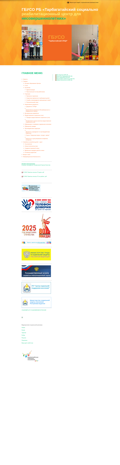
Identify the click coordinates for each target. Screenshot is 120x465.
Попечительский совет (32, 102)
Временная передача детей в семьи (34, 150)
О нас (26, 85)
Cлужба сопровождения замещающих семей (38, 100)
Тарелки (24, 332)
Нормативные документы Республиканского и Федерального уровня (38, 110)
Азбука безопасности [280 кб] (64, 80)
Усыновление (28, 144)
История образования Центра (33, 83)
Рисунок (24, 337)
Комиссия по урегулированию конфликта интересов (37, 139)
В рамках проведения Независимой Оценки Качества (36, 164)
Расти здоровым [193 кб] (63, 77)
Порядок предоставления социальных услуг (38, 117)
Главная (25, 81)
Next (96, 42)
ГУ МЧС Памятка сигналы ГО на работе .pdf (35, 176)
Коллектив (27, 87)
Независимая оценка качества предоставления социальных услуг (38, 121)
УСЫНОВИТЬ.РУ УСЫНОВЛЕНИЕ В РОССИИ (34, 310)
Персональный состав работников (35, 91)
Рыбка (23, 335)
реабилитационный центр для (60, 13)
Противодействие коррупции (32, 128)
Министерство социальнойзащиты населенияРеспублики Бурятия (40, 302)
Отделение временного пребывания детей (37, 98)
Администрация (30, 89)
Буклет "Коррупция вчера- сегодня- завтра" (37, 135)
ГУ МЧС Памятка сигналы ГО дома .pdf (33, 172)
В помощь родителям (30, 152)
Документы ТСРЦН (31, 106)
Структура (27, 94)
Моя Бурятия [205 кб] (62, 74)
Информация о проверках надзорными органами (38, 124)
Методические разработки (32, 113)
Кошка (23, 330)
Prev (23, 42)
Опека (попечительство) (31, 146)
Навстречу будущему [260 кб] (64, 76)
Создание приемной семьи (32, 148)
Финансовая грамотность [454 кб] (65, 78)
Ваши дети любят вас (27, 343)
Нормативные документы (31, 104)
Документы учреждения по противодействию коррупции (38, 132)
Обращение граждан (30, 126)
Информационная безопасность (31, 156)
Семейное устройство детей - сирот (32, 142)
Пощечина (24, 340)
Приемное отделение (32, 96)
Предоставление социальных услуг (34, 115)
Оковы (23, 327)
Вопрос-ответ (26, 154)
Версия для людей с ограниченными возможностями (84, 2)
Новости (25, 79)
